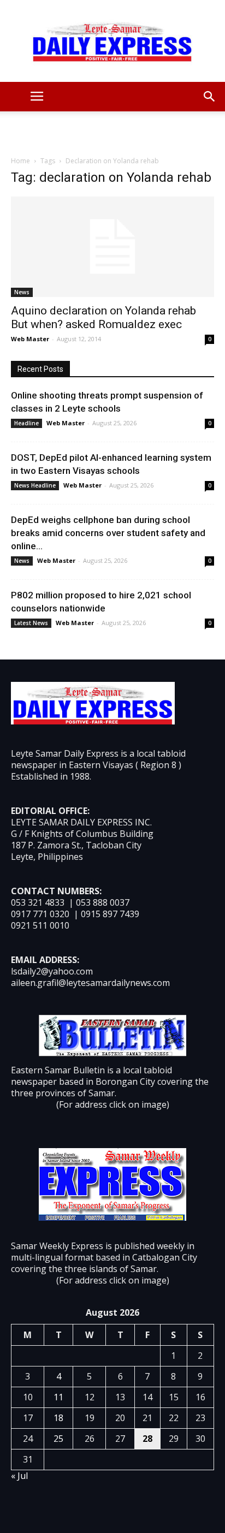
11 (58, 1397)
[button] (209, 96)
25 (58, 1439)
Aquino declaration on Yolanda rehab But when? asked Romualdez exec (103, 317)
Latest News (31, 623)
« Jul (19, 1476)
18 (58, 1418)
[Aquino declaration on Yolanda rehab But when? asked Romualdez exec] (112, 247)
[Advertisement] (112, 130)
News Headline (35, 485)
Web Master (30, 339)
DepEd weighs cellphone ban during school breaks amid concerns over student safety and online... (108, 532)
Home (20, 160)
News (21, 292)
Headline (26, 423)
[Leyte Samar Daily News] (112, 41)
